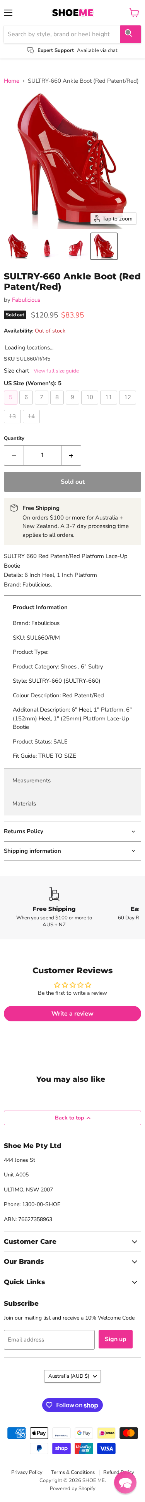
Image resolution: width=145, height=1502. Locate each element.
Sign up (115, 1339)
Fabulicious (26, 300)
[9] (73, 406)
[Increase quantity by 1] (71, 455)
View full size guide (56, 371)
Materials (24, 803)
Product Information (40, 607)
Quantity (14, 438)
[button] (18, 246)
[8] (58, 406)
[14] (32, 425)
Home (11, 81)
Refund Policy (118, 1472)
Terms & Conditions (73, 1472)
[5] (11, 406)
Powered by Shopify (73, 1488)
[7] (42, 406)
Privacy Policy (27, 1472)
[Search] (130, 34)
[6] (27, 406)
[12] (128, 406)
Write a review (72, 1013)
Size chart (16, 371)
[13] (13, 425)
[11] (109, 406)
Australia (68, 1376)
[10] (90, 406)
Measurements (31, 780)
